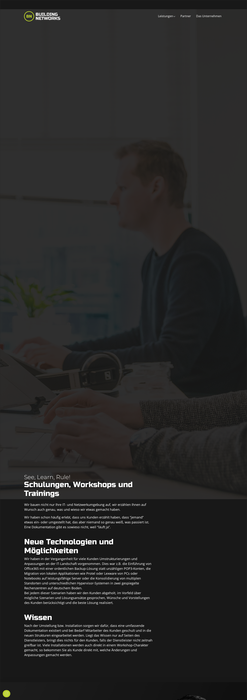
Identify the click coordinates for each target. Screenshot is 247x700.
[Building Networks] (42, 16)
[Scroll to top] (238, 691)
